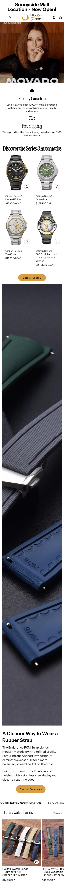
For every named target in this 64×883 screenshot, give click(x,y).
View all (57, 813)
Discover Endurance (31, 789)
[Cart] (60, 17)
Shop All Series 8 (32, 277)
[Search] (10, 17)
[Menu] (3, 17)
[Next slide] (58, 853)
